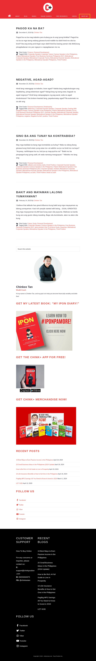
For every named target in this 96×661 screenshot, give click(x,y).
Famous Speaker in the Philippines (65, 54)
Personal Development (41, 52)
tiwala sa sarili (51, 172)
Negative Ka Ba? (36, 116)
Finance (30, 52)
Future (30, 223)
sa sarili (33, 172)
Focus (74, 110)
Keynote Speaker (50, 112)
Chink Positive (51, 165)
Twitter (21, 505)
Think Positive (62, 60)
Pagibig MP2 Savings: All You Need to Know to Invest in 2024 (36, 478)
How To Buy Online (24, 551)
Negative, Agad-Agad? (35, 79)
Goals (35, 223)
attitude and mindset (34, 165)
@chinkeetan (25, 580)
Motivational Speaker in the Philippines (50, 114)
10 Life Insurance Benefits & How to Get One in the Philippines (37, 474)
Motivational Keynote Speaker (60, 58)
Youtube (22, 514)
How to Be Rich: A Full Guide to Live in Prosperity (32, 469)
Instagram (22, 519)
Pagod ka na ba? (30, 28)
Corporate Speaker (34, 54)
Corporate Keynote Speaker (44, 108)
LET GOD (19, 483)
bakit (43, 165)
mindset (56, 168)
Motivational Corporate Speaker (67, 112)
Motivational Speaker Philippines (45, 60)
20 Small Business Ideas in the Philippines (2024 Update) (35, 464)
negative (27, 116)
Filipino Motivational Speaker (25, 56)
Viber (21, 509)
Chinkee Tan (48, 7)
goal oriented (39, 227)
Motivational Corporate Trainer (39, 58)
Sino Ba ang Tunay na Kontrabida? (45, 135)
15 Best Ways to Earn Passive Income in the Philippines (34, 460)
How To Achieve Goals (51, 227)
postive (45, 116)
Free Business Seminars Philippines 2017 (50, 56)
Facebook (22, 500)
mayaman (63, 227)
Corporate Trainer (47, 54)
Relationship (48, 107)
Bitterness (31, 108)
